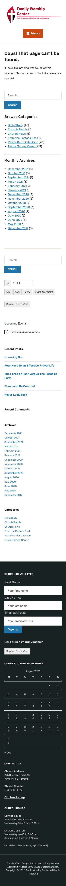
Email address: (16, 613)
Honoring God (13, 357)
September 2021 (18, 177)
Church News (17, 133)
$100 (27, 291)
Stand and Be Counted (19, 386)
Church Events (18, 129)
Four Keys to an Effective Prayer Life (29, 365)
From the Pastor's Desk (23, 138)
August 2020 (16, 211)
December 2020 (18, 194)
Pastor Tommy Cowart (22, 146)
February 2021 (17, 186)
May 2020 (14, 224)
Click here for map (14, 797)
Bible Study (15, 125)
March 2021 (15, 181)
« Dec (7, 752)
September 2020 (19, 207)
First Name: (13, 582)
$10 (8, 291)
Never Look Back (15, 394)
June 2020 (15, 219)
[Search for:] (33, 95)
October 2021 (16, 173)
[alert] (33, 332)
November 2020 (18, 198)
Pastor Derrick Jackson (23, 142)
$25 (17, 291)
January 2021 (17, 190)
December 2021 (18, 169)
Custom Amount (44, 291)
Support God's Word (17, 304)
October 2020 (17, 203)
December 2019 (18, 228)
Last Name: (13, 597)
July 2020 (14, 215)
